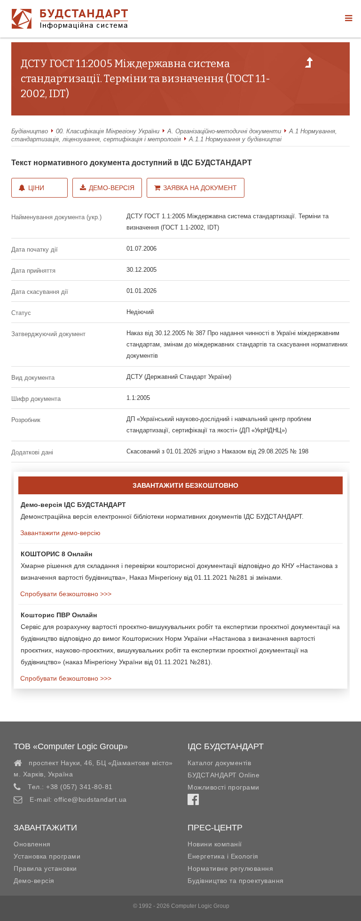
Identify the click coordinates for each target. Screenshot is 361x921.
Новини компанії (215, 844)
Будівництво (29, 131)
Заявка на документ (200, 188)
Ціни (36, 188)
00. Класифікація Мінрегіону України (107, 131)
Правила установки (45, 868)
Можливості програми (223, 787)
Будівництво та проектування (236, 880)
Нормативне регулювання (230, 868)
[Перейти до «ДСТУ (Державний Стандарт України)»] (309, 65)
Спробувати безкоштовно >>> (64, 594)
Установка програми (47, 856)
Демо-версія (111, 188)
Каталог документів (219, 763)
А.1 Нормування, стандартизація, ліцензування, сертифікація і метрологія (174, 135)
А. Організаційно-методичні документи (224, 131)
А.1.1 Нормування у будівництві (235, 139)
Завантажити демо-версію (59, 533)
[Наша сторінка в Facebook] (193, 802)
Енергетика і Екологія (223, 856)
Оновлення (32, 844)
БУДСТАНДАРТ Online (223, 775)
